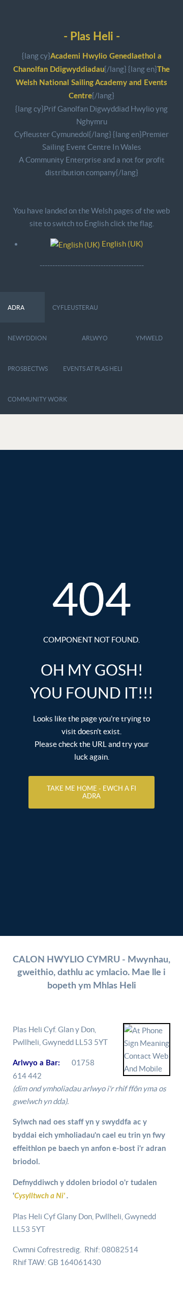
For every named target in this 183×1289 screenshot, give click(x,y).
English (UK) (121, 243)
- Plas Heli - (92, 37)
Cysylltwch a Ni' (40, 1196)
